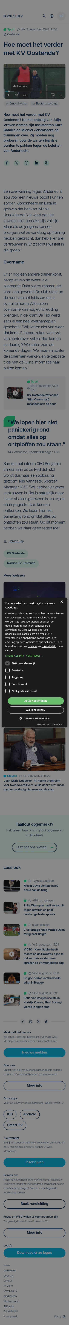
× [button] (61, 601)
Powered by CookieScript (50, 724)
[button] (34, 655)
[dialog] (34, 662)
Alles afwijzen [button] (35, 710)
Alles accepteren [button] (35, 700)
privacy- (32, 646)
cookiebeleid (49, 646)
